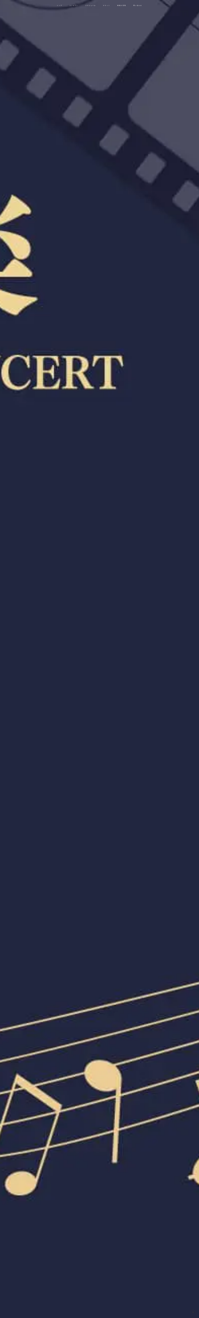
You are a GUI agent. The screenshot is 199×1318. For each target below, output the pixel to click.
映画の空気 (121, 5)
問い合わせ (137, 5)
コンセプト (73, 5)
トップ (59, 5)
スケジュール (90, 5)
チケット (106, 5)
